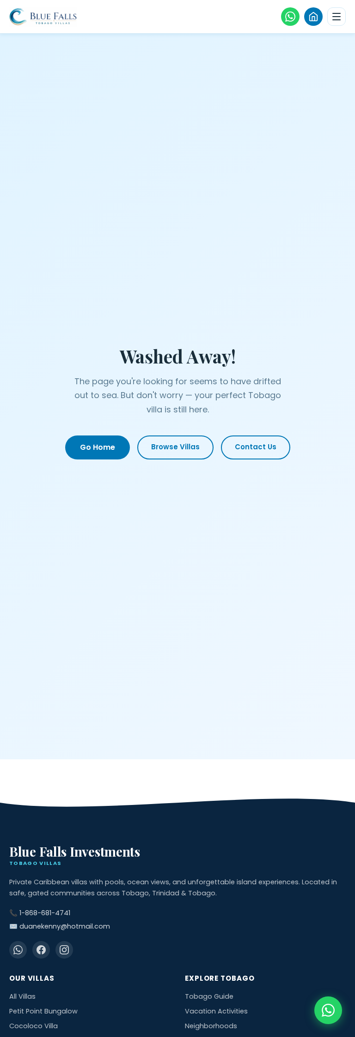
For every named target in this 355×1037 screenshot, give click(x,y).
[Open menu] (336, 16)
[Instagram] (64, 950)
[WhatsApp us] (290, 16)
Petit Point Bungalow (43, 1011)
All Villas (22, 996)
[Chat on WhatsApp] (328, 1010)
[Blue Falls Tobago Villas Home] (43, 17)
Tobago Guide (209, 996)
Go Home (97, 447)
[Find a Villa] (313, 16)
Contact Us (255, 447)
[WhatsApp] (18, 950)
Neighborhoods (211, 1026)
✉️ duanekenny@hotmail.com (59, 926)
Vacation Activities (216, 1011)
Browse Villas (175, 447)
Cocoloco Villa (33, 1026)
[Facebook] (41, 950)
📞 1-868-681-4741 (39, 913)
